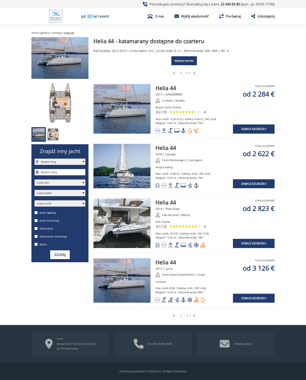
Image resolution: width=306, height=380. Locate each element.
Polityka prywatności (132, 371)
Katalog (56, 33)
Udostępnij (266, 16)
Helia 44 (165, 88)
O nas (159, 16)
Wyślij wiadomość (195, 16)
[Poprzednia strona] (174, 73)
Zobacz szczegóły (253, 129)
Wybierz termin (184, 61)
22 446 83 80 (231, 4)
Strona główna (40, 33)
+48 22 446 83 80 (162, 344)
